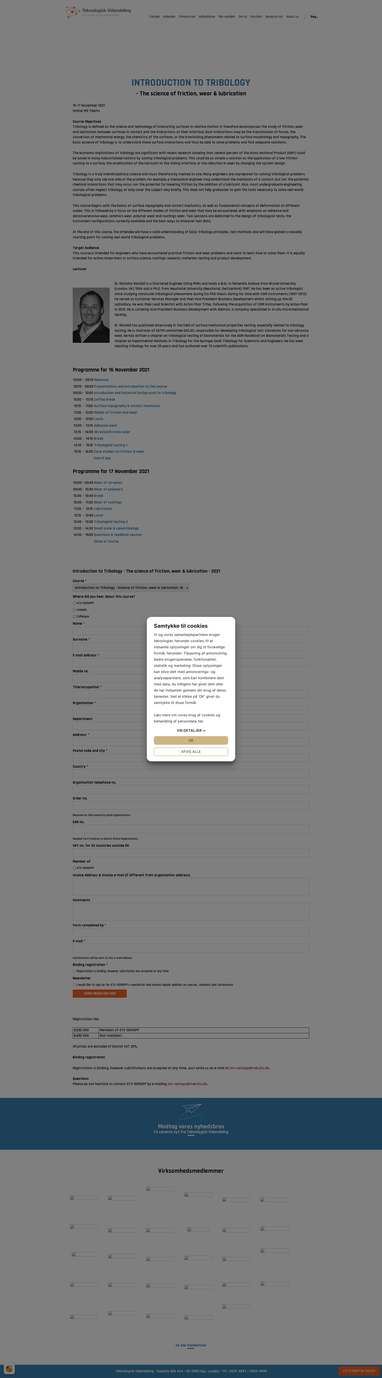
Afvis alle (191, 751)
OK (191, 740)
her (200, 721)
